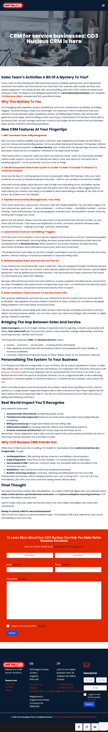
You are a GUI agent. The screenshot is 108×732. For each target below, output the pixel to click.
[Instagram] (87, 727)
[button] (103, 5)
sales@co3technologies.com (68, 546)
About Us (10, 683)
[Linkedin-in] (95, 727)
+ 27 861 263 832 (65, 684)
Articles (9, 687)
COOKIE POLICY (91, 717)
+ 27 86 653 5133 (65, 687)
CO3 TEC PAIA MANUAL (62, 717)
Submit (12, 633)
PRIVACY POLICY (78, 717)
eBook (8, 690)
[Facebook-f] (79, 727)
